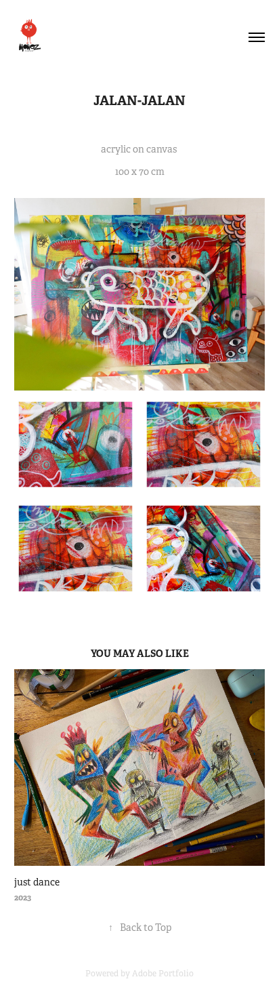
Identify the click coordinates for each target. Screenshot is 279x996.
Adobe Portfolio (163, 973)
